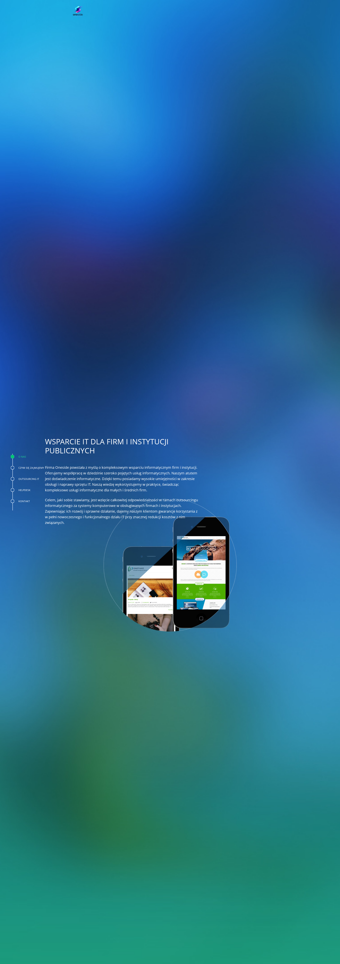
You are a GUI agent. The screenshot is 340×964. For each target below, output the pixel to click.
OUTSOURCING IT (28, 479)
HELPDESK (24, 490)
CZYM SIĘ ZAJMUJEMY (31, 467)
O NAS (22, 456)
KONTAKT (24, 501)
